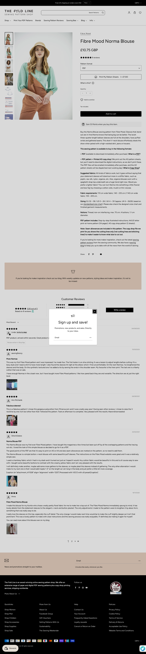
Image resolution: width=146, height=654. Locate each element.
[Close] (94, 311)
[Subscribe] (90, 337)
